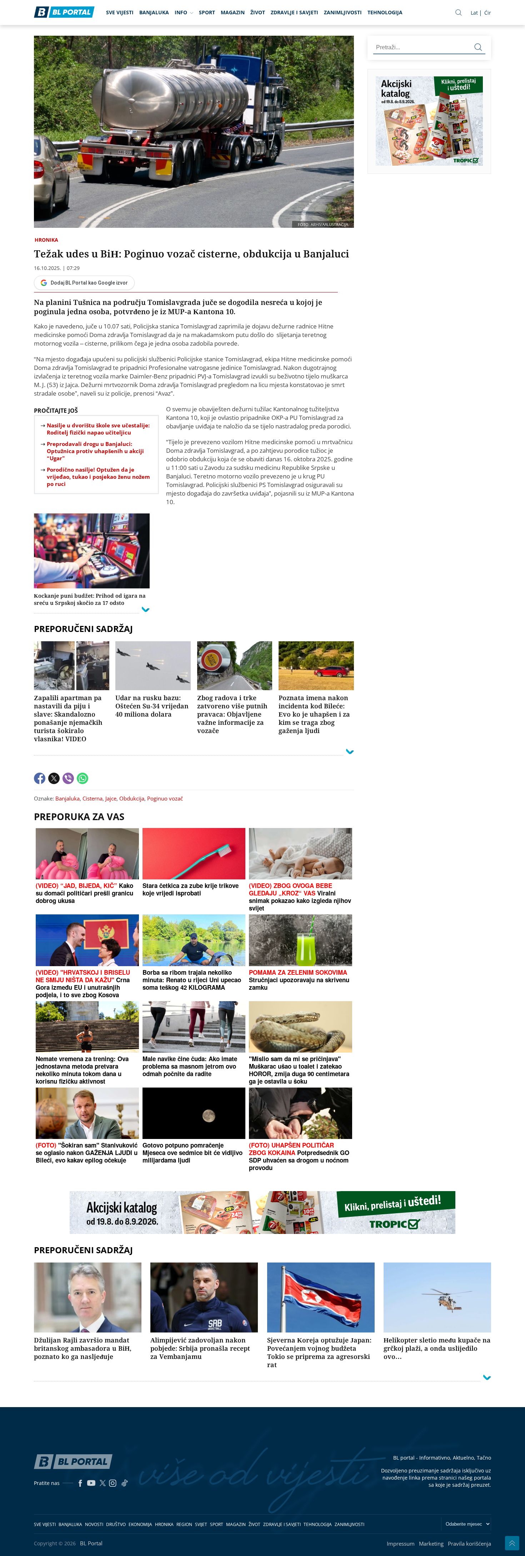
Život (257, 12)
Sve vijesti (120, 12)
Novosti (94, 1524)
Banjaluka (154, 12)
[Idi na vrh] (512, 1543)
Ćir (487, 12)
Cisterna (92, 798)
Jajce (110, 798)
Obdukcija (131, 798)
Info (181, 12)
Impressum (401, 1543)
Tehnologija (385, 12)
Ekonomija (140, 1524)
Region (184, 1524)
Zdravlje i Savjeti (294, 12)
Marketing (431, 1543)
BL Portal (91, 1543)
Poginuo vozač (165, 798)
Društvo (116, 1524)
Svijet (201, 1524)
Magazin (233, 12)
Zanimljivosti (343, 12)
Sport (207, 12)
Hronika (46, 239)
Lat (474, 12)
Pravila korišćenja (469, 1543)
